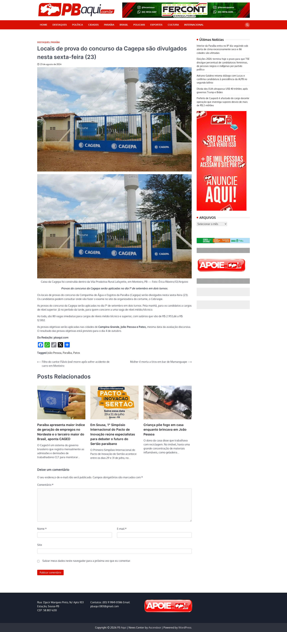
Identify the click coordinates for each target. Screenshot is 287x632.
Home (43, 24)
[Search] (247, 24)
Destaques (59, 24)
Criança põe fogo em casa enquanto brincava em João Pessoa (165, 429)
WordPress (184, 627)
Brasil (124, 24)
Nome (42, 528)
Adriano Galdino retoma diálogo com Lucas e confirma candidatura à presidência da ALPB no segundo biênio (222, 79)
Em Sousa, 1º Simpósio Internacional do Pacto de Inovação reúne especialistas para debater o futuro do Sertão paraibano (112, 434)
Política (77, 24)
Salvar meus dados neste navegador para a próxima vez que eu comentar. (86, 560)
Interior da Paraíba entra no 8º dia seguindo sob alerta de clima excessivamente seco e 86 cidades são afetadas (222, 49)
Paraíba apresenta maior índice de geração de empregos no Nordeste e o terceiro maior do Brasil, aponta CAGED (61, 432)
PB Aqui (121, 627)
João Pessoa (54, 352)
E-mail (122, 528)
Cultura (173, 24)
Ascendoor (154, 627)
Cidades (93, 24)
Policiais (139, 24)
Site (39, 545)
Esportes (156, 24)
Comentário (45, 484)
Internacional (194, 24)
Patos (76, 352)
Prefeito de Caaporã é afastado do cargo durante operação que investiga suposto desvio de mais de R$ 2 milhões (223, 102)
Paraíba (109, 24)
